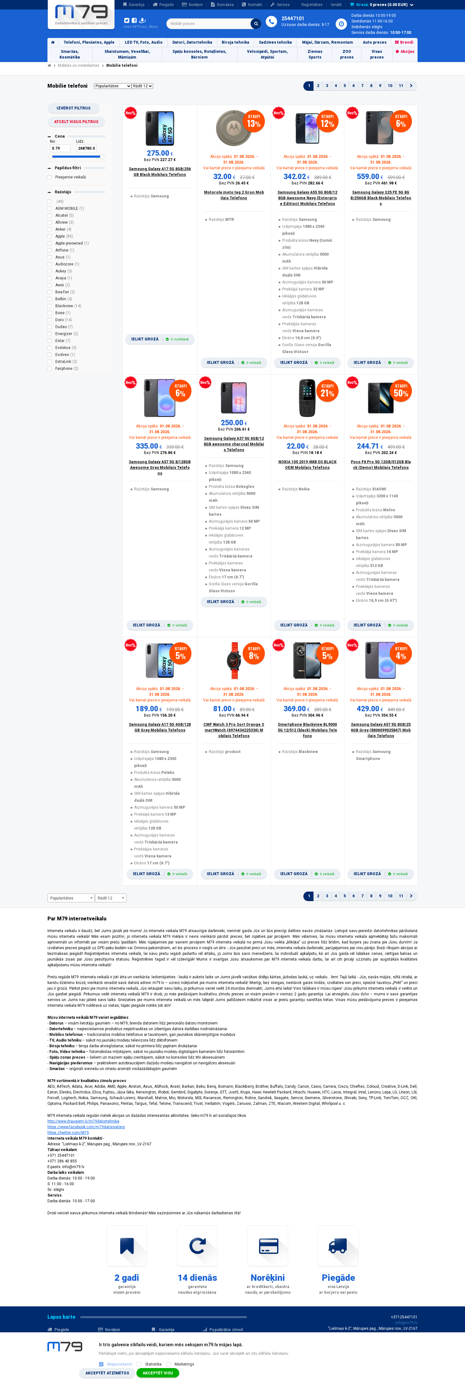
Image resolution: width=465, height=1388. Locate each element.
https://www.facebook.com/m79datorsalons (86, 1127)
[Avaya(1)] (49, 279)
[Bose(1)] (49, 314)
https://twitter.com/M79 (68, 1132)
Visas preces (377, 54)
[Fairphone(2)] (49, 369)
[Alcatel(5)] (49, 216)
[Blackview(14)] (49, 307)
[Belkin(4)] (49, 300)
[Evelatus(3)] (49, 348)
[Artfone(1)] (49, 251)
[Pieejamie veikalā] (49, 178)
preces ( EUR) (382, 5)
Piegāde (166, 5)
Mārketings (184, 1364)
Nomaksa (225, 5)
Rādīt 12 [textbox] (105, 898)
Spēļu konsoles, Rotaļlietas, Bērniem (199, 54)
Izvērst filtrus (73, 108)
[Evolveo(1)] (49, 355)
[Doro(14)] (49, 321)
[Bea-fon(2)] (49, 293)
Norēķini (196, 5)
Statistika (153, 1364)
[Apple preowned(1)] (49, 244)
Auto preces (375, 42)
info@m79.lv (406, 1323)
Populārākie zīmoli (226, 1330)
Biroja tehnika (235, 42)
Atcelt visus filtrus (76, 122)
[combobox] (213, 23)
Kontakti (255, 5)
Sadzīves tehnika (275, 42)
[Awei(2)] (49, 286)
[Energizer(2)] (49, 335)
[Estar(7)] (49, 342)
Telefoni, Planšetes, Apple (89, 42)
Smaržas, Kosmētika (69, 54)
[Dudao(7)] (49, 328)
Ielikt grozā (160, 339)
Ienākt (336, 5)
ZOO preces (347, 54)
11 (401, 86)
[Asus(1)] (49, 258)
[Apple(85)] (49, 237)
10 (390, 86)
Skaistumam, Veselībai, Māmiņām (127, 54)
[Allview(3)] (49, 223)
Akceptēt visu (158, 1373)
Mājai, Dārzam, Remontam (327, 42)
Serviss (283, 5)
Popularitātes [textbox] (61, 898)
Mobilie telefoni (122, 65)
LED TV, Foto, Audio (144, 42)
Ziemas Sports (314, 54)
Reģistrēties (312, 5)
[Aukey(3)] (49, 272)
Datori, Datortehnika (192, 42)
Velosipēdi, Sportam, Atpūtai (267, 54)
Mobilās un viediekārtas (78, 65)
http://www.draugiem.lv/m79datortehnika (83, 1121)
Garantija (137, 5)
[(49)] (49, 202)
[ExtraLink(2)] (49, 362)
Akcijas (407, 51)
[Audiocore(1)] (49, 265)
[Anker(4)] (49, 230)
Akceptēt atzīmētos (107, 1373)
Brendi (406, 42)
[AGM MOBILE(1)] (49, 209)
